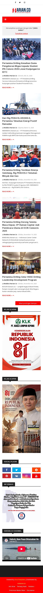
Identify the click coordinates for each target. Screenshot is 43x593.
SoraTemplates (20, 579)
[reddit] (36, 469)
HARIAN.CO (21, 583)
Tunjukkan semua (21, 33)
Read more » (7, 87)
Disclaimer (30, 590)
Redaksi (31, 586)
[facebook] (15, 2)
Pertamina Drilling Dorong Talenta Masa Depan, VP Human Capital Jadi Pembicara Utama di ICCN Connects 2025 (20, 226)
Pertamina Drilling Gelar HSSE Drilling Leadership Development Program (21, 278)
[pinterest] (6, 475)
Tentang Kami (21, 586)
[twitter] (19, 2)
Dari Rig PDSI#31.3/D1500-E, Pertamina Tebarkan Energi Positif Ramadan (19, 121)
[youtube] (36, 475)
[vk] (16, 475)
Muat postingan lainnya (27, 303)
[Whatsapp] (26, 469)
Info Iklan (12, 586)
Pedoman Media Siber (17, 590)
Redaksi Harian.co (10, 76)
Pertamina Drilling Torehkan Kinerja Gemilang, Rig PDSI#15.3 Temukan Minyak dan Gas (20, 173)
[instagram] (24, 2)
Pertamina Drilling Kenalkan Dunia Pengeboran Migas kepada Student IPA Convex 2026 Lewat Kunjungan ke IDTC (21, 67)
